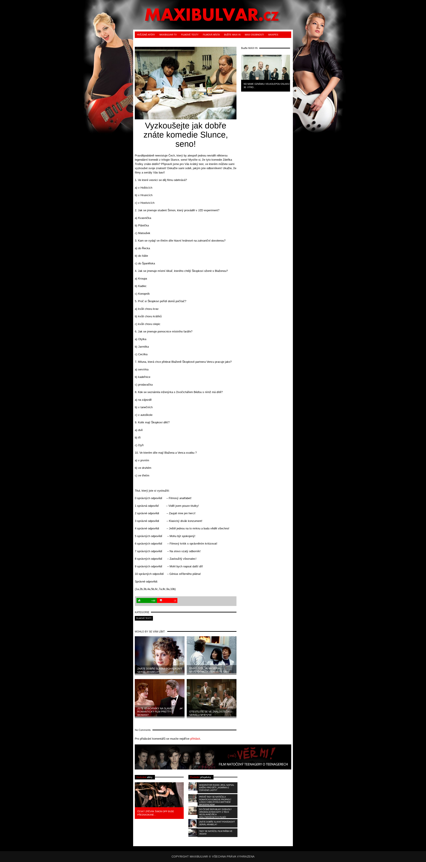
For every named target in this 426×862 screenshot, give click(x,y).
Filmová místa (211, 34)
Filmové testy (190, 34)
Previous (236, 73)
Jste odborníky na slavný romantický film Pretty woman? (155, 711)
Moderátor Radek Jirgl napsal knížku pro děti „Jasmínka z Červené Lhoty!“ (216, 787)
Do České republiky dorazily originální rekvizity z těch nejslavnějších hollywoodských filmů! (215, 813)
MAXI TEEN (143, 41)
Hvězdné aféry (146, 34)
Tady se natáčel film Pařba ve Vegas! (215, 832)
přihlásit (195, 738)
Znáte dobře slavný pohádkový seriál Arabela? (159, 670)
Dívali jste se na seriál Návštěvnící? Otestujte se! (208, 670)
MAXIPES (273, 34)
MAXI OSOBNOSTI (254, 34)
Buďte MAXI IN (232, 34)
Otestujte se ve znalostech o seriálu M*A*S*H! (210, 713)
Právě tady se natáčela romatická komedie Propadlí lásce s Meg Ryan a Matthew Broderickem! (215, 801)
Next (295, 73)
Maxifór (158, 41)
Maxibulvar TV (168, 34)
